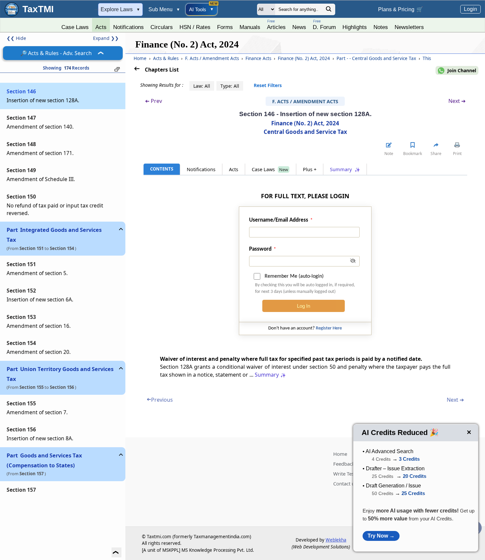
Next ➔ (457, 101)
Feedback (344, 463)
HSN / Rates (194, 27)
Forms (225, 27)
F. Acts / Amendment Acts (212, 58)
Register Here (329, 328)
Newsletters (409, 27)
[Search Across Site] (328, 10)
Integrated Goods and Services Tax (54, 234)
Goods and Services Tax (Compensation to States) (44, 460)
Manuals (250, 27)
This (427, 58)
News (299, 27)
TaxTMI (38, 9)
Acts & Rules (166, 58)
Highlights (354, 27)
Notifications (128, 27)
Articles (276, 24)
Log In (303, 306)
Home (140, 58)
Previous (160, 399)
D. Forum (324, 24)
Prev (153, 101)
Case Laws (75, 27)
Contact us (345, 483)
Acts (101, 27)
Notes (380, 27)
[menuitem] (75, 25)
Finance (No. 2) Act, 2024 (304, 58)
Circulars (161, 27)
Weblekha (336, 540)
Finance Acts (259, 58)
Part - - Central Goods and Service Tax (377, 58)
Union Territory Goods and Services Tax (60, 374)
